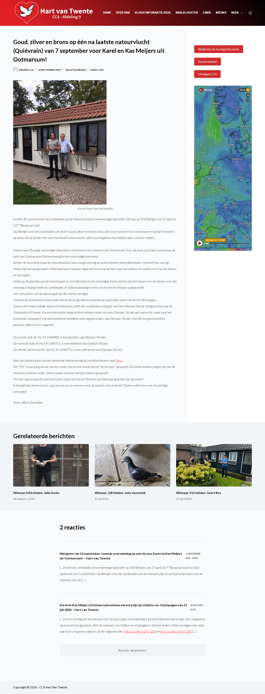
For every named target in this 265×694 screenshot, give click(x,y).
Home (107, 12)
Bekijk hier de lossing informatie (218, 49)
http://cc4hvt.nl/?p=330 (175, 631)
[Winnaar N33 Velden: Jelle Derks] (51, 465)
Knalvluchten (187, 12)
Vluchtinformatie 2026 (153, 12)
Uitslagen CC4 (207, 74)
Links (207, 12)
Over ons (123, 12)
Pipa (119, 360)
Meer (235, 12)
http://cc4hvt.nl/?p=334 (140, 631)
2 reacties (97, 69)
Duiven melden (207, 61)
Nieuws (221, 12)
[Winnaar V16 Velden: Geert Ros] (214, 465)
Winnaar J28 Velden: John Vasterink (120, 493)
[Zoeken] (250, 12)
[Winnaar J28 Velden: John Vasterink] (132, 465)
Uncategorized (75, 69)
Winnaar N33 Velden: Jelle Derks (36, 493)
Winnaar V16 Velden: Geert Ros (198, 493)
